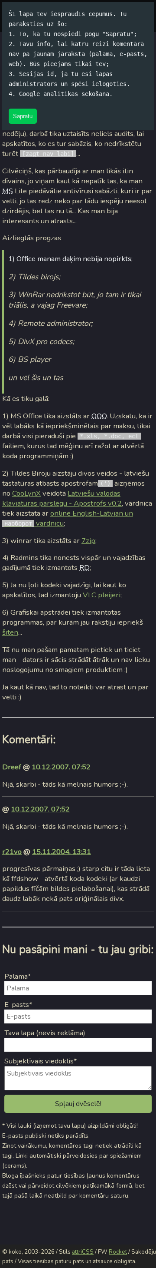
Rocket (118, 1252)
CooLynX (26, 493)
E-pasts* (18, 1005)
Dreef (11, 767)
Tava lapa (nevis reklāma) (44, 1033)
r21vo (12, 852)
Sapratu (22, 116)
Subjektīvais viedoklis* (40, 1061)
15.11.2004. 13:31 (61, 852)
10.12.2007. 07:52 (61, 767)
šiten (10, 632)
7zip (88, 541)
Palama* (17, 976)
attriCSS (83, 1252)
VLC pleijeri (101, 595)
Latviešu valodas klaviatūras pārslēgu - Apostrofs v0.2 (62, 498)
